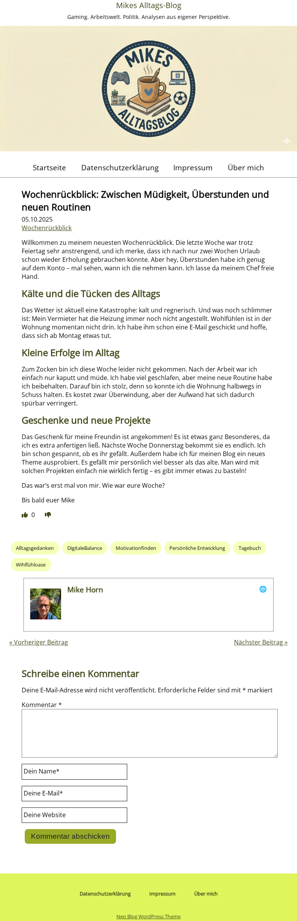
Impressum (193, 167)
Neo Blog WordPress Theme (148, 916)
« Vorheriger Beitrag (38, 642)
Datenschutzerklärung (120, 167)
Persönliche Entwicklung (197, 547)
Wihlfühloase (31, 564)
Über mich (246, 167)
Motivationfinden (136, 547)
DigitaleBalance (84, 547)
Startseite (49, 167)
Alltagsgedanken (35, 547)
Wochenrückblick (47, 228)
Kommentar (42, 705)
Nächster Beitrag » (261, 642)
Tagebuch (250, 547)
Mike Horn (85, 589)
